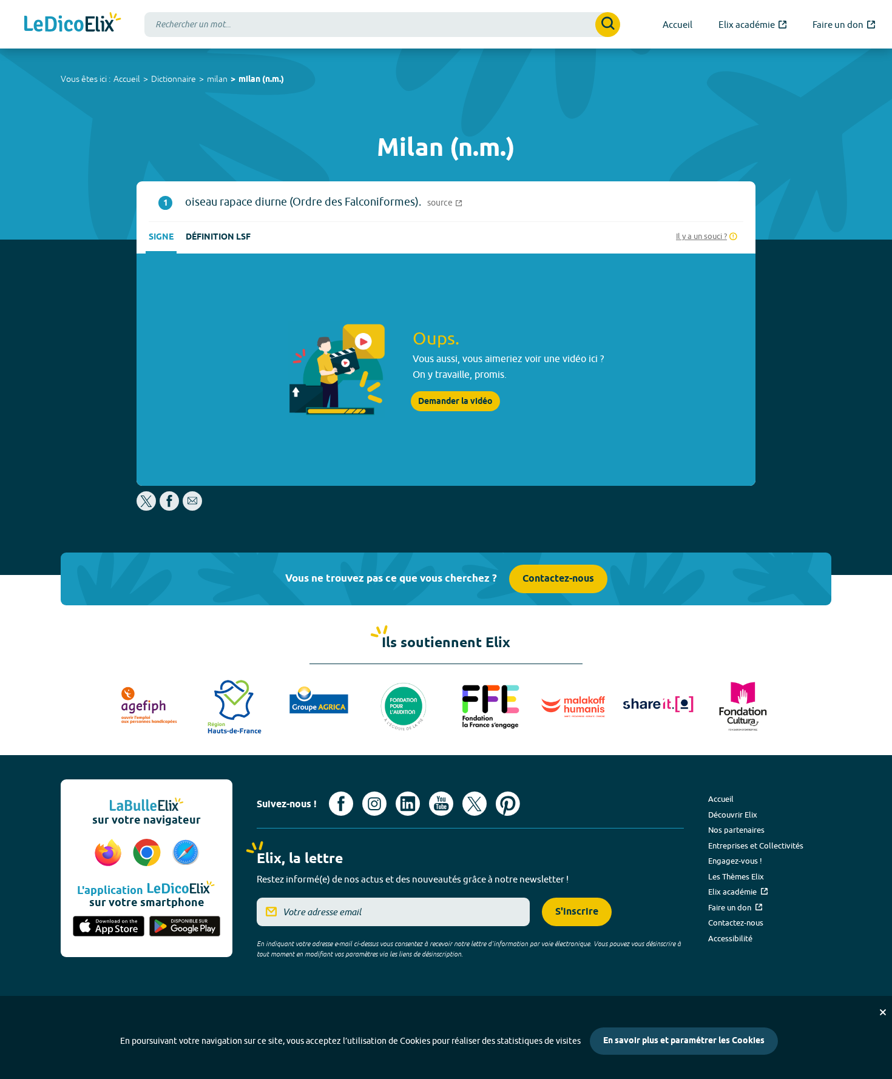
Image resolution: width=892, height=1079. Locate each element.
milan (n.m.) (261, 80)
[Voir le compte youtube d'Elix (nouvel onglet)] (441, 804)
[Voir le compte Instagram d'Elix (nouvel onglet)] (374, 804)
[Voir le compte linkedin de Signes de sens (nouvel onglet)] (408, 804)
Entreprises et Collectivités (755, 845)
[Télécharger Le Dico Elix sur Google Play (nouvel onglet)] (185, 927)
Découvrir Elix (732, 814)
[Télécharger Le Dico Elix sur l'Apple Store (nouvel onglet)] (108, 927)
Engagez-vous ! (735, 861)
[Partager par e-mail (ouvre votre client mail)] (192, 507)
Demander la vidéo (455, 401)
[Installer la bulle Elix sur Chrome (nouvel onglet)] (149, 853)
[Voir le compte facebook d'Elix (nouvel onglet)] (341, 804)
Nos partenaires (736, 830)
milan (217, 79)
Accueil (126, 79)
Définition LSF (218, 237)
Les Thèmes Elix (736, 876)
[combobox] (382, 24)
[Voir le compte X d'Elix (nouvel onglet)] (474, 804)
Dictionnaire (173, 79)
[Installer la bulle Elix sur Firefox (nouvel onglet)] (110, 853)
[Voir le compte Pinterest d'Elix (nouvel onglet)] (508, 804)
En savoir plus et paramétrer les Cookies (684, 1041)
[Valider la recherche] (607, 24)
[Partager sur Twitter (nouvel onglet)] (147, 507)
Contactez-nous (558, 579)
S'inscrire (576, 912)
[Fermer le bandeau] (883, 1012)
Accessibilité (730, 938)
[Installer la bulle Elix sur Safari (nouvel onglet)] (186, 853)
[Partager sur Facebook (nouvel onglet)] (169, 507)
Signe (161, 237)
